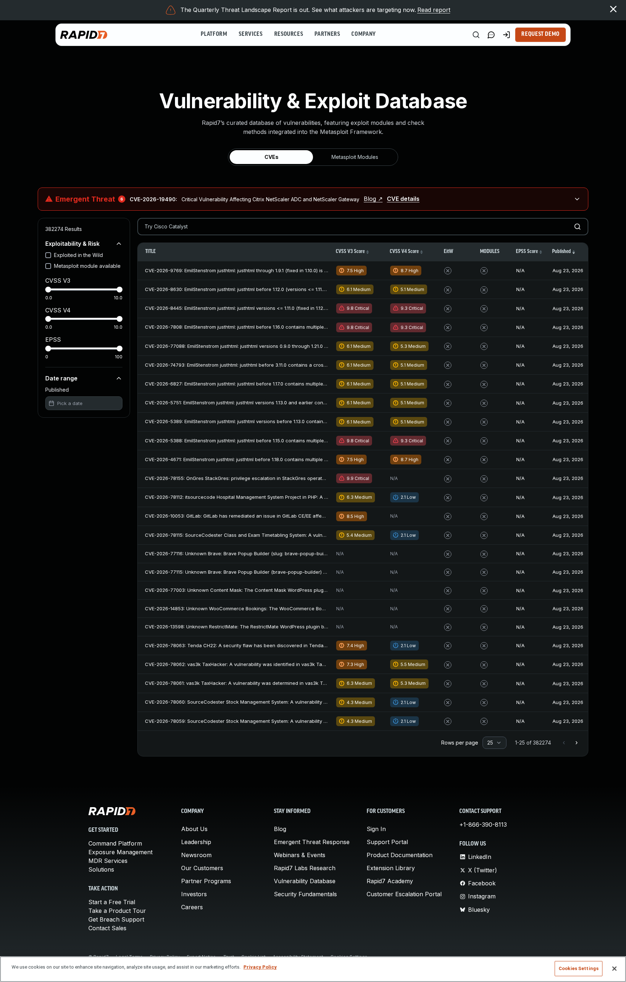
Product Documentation (400, 855)
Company (363, 34)
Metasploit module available (87, 266)
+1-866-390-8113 (483, 824)
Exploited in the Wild (78, 255)
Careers (192, 907)
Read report (433, 9)
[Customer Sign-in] (506, 34)
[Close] (614, 969)
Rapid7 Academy (390, 881)
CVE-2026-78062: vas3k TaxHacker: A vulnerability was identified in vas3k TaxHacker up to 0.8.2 (255, 664)
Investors (194, 894)
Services (250, 34)
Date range (61, 378)
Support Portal (387, 842)
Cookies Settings (578, 968)
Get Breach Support (116, 919)
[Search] (476, 34)
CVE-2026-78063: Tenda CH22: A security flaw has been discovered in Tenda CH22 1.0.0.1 (248, 645)
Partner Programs (206, 881)
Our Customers (202, 868)
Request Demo (540, 34)
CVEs (271, 157)
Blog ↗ (373, 198)
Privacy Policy (260, 967)
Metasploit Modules (354, 157)
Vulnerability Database (304, 881)
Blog (280, 829)
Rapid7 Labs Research (304, 868)
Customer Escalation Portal (404, 894)
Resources (288, 34)
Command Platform (115, 843)
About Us (194, 829)
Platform (214, 34)
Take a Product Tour (117, 910)
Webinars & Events (299, 855)
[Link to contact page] (491, 34)
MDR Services (108, 860)
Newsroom (196, 855)
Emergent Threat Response (312, 842)
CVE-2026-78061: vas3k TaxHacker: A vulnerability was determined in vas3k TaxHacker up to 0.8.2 (257, 683)
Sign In (376, 829)
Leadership (196, 842)
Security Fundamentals (305, 894)
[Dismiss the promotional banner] (613, 9)
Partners (327, 34)
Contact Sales (107, 928)
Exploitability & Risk (72, 243)
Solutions (101, 869)
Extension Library (391, 868)
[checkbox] (48, 255)
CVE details (403, 198)
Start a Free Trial (111, 902)
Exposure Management (120, 852)
